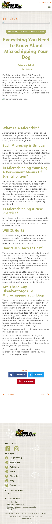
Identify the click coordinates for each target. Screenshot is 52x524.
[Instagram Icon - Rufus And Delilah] (16, 448)
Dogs (33, 32)
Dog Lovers (12, 32)
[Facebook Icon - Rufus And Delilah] (8, 448)
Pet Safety (40, 32)
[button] (49, 6)
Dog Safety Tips (24, 32)
